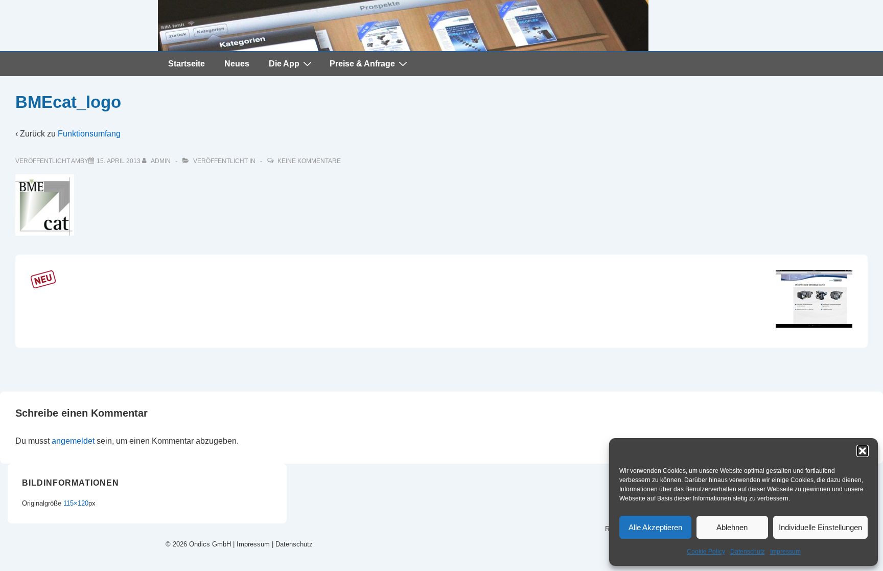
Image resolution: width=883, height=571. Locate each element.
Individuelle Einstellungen (820, 527)
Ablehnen (732, 527)
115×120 (75, 503)
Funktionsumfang (89, 133)
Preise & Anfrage (362, 63)
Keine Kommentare (309, 161)
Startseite (186, 63)
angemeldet (73, 441)
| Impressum (250, 544)
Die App (284, 63)
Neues (236, 63)
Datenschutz (747, 551)
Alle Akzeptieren (655, 527)
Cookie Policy (706, 551)
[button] (862, 451)
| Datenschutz (292, 544)
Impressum (785, 551)
